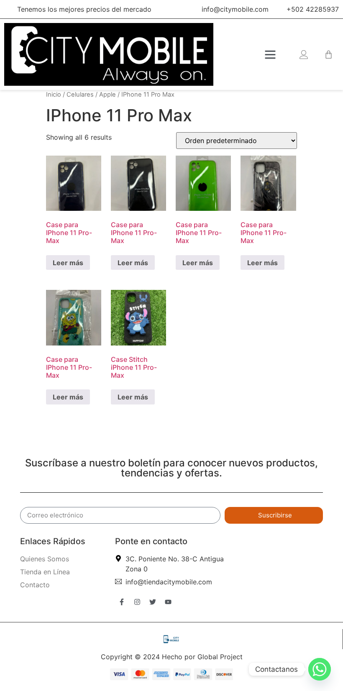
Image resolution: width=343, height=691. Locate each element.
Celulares (80, 94)
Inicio (53, 94)
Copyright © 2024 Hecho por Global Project (172, 657)
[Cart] (328, 54)
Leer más (68, 262)
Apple (107, 94)
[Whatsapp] (319, 669)
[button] (270, 54)
